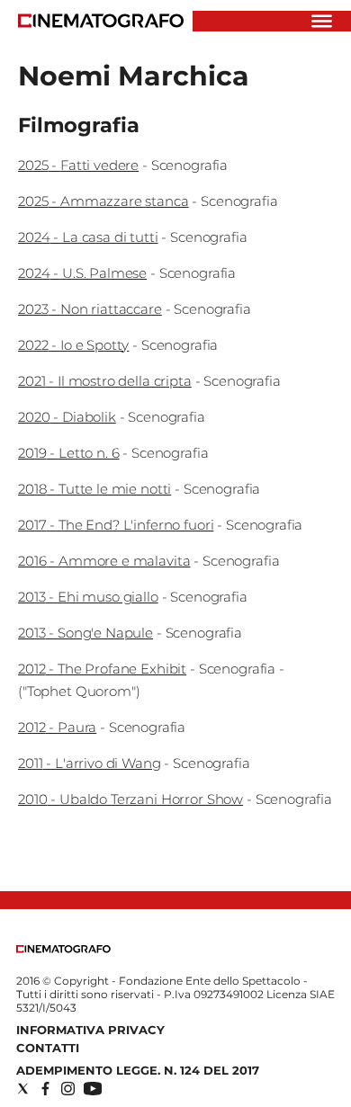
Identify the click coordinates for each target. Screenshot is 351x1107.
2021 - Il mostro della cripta (105, 380)
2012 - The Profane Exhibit (102, 668)
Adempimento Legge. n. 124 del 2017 (137, 1070)
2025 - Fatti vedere (78, 165)
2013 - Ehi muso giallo (88, 596)
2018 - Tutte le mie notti (94, 488)
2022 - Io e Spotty (73, 344)
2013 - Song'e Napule (85, 632)
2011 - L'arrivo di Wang (89, 763)
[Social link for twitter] (23, 1088)
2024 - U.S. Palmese (82, 272)
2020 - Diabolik (67, 416)
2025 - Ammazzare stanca (103, 201)
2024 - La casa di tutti (88, 237)
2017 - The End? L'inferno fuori (115, 524)
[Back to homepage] (63, 949)
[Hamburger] (321, 21)
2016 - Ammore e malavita (104, 560)
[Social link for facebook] (45, 1088)
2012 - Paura (57, 727)
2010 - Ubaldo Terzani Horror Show (130, 799)
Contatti (47, 1047)
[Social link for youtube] (93, 1088)
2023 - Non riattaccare (90, 308)
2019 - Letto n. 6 (68, 452)
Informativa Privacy (90, 1029)
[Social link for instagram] (68, 1088)
